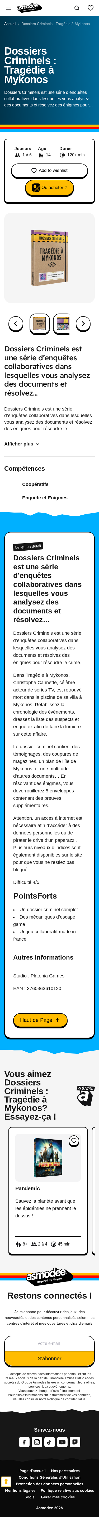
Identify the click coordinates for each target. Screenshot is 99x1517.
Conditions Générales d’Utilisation (50, 1477)
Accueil (10, 24)
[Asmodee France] (29, 8)
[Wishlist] (90, 8)
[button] (40, 324)
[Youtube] (62, 1442)
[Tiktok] (49, 1442)
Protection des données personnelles (49, 1484)
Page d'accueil (33, 1470)
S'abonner (50, 1358)
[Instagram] (37, 1442)
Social (30, 1497)
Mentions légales (20, 1490)
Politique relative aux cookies (67, 1490)
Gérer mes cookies (58, 1497)
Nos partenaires (65, 1470)
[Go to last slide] (15, 323)
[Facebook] (24, 1442)
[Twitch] (75, 1442)
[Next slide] (83, 323)
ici (58, 1382)
